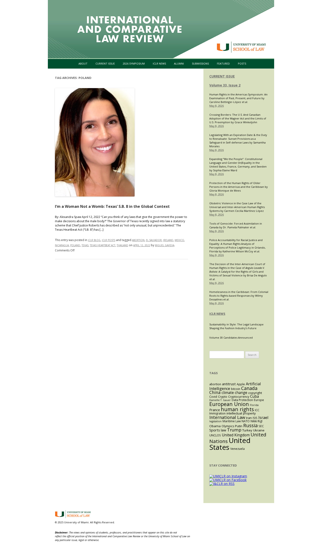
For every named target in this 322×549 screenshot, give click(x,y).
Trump (234, 430)
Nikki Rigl (256, 421)
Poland (75, 245)
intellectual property (241, 413)
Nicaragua (62, 245)
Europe (259, 400)
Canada (249, 388)
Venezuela (237, 449)
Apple (241, 384)
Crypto (222, 397)
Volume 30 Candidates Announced (231, 337)
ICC (257, 410)
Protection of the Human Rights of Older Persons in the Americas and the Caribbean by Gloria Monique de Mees (238, 186)
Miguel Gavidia (164, 245)
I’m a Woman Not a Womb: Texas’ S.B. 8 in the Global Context (112, 206)
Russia (250, 425)
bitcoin (235, 389)
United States (230, 444)
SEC (261, 426)
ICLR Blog (94, 240)
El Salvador (154, 240)
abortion (138, 240)
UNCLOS (215, 435)
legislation (215, 421)
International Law (227, 417)
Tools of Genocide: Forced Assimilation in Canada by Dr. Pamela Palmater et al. (235, 225)
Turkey (247, 430)
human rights (237, 409)
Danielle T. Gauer (220, 400)
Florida (254, 405)
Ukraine (258, 430)
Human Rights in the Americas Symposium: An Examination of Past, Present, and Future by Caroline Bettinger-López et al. (238, 98)
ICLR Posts (108, 240)
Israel (263, 417)
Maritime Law (232, 421)
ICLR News (159, 63)
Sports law (217, 430)
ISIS (255, 418)
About (82, 63)
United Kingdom (236, 435)
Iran (249, 418)
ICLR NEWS (217, 313)
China (215, 392)
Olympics (228, 426)
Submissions (200, 63)
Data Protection (242, 400)
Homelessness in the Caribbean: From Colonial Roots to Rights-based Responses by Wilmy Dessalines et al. (238, 295)
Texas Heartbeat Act (102, 245)
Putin (238, 426)
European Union (229, 404)
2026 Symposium (134, 63)
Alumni (179, 63)
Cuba (254, 396)
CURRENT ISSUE (222, 76)
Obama (215, 426)
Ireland (168, 240)
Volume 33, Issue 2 (224, 85)
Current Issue (105, 63)
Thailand (122, 245)
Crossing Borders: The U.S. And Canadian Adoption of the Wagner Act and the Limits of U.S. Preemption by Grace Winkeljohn (237, 118)
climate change (234, 392)
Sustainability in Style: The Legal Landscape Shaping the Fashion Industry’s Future (236, 326)
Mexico (179, 240)
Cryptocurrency (238, 397)
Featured (223, 63)
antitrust (229, 383)
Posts (242, 63)
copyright (255, 393)
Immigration (217, 413)
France (214, 409)
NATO (246, 421)
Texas (85, 245)
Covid (213, 397)
